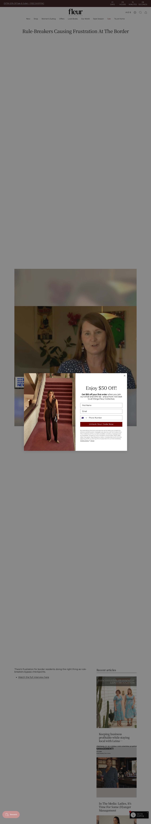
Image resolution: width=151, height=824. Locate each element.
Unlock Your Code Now (101, 424)
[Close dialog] (124, 375)
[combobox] (84, 418)
